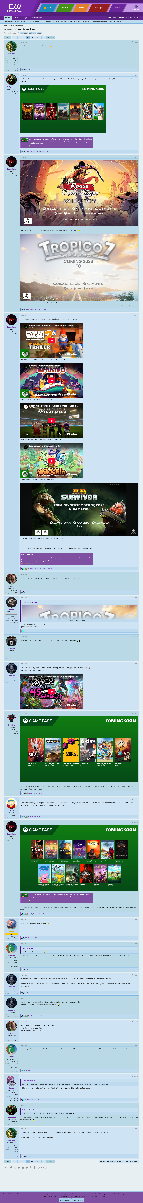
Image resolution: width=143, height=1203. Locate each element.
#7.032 (136, 920)
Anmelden (135, 9)
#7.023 (136, 157)
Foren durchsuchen (20, 22)
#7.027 (136, 636)
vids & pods (99, 7)
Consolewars (86, 22)
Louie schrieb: (26, 948)
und (35, 793)
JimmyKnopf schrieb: (28, 602)
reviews (65, 7)
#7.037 (136, 1045)
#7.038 (136, 1076)
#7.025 (136, 574)
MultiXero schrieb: (27, 1081)
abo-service (24, 33)
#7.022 (136, 75)
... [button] (16, 37)
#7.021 (136, 42)
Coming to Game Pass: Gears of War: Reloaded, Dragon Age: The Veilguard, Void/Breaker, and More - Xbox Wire (70, 139)
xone (34, 33)
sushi (81, 7)
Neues (16, 18)
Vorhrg (8, 37)
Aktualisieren (37, 18)
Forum (7, 18)
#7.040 (136, 1129)
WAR (29, 22)
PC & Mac (77, 22)
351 (24, 37)
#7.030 (136, 799)
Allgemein (36, 22)
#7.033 (136, 944)
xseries (39, 33)
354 (36, 37)
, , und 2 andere (35, 309)
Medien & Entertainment (99, 22)
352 (28, 37)
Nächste (49, 37)
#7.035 (136, 998)
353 (32, 37)
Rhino (7, 33)
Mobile (70, 22)
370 (43, 37)
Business (63, 22)
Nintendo (48, 22)
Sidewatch (112, 22)
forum (118, 7)
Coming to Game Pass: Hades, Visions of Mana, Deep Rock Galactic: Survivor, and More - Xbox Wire (66, 894)
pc (30, 33)
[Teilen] (132, 42)
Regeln (26, 18)
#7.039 (136, 1105)
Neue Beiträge (8, 22)
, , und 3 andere (38, 151)
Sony (42, 22)
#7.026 (136, 598)
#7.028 (136, 664)
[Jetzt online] (12, 51)
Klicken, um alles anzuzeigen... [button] (79, 620)
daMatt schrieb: (27, 1110)
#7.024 (136, 315)
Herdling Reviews (27, 554)
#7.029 (136, 713)
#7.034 (136, 975)
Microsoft (56, 22)
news (49, 7)
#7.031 (136, 822)
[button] (20, 18)
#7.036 (136, 1022)
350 (19, 37)
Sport (119, 22)
